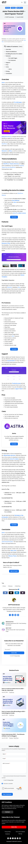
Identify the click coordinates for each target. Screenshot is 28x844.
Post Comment (7, 794)
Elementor (4, 151)
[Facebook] (5, 592)
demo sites (13, 550)
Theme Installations (11, 51)
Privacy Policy (17, 655)
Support (8, 62)
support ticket (18, 388)
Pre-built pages (18, 102)
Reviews (8, 7)
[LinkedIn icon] (13, 615)
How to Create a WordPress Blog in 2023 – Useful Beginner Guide (14, 712)
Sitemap (20, 833)
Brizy (10, 151)
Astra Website (15, 200)
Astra (10, 69)
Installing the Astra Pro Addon (14, 54)
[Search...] (21, 2)
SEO (13, 336)
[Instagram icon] (18, 615)
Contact (7, 812)
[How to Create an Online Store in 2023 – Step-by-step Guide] (14, 679)
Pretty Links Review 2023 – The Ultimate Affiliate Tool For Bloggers (13, 735)
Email (4, 758)
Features (8, 56)
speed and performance (7, 541)
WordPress (19, 7)
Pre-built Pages (12, 58)
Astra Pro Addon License (19, 213)
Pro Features (12, 60)
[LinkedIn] (16, 592)
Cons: (7, 67)
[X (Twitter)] (11, 592)
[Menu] (25, 2)
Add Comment (6, 763)
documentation (11, 360)
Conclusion (9, 73)
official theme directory (9, 455)
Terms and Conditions (20, 831)
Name (4, 754)
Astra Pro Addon (14, 459)
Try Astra (14, 217)
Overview (8, 49)
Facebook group (16, 383)
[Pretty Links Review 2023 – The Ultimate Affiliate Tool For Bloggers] (14, 725)
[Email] (22, 592)
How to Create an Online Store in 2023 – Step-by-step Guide (13, 689)
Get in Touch (14, 571)
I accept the (15, 655)
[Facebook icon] (10, 615)
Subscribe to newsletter (8, 783)
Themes (13, 7)
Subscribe (14, 653)
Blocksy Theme (13, 556)
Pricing (7, 71)
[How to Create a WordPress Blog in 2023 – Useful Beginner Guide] (14, 702)
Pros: (7, 65)
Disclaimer (7, 833)
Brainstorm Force (6, 136)
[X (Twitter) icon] (15, 615)
